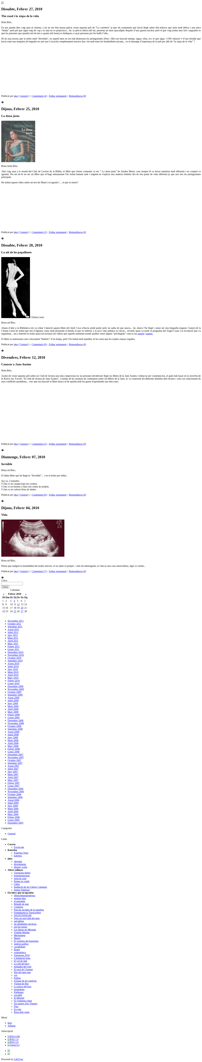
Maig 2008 (13, 740)
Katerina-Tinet (21, 853)
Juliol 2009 (13, 700)
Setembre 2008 (15, 729)
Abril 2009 (13, 709)
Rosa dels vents (21, 1012)
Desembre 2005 (15, 823)
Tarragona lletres (22, 872)
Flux (16, 1006)
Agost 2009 (13, 697)
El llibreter (19, 998)
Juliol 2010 (13, 666)
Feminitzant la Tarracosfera (27, 912)
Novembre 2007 (16, 757)
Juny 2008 (13, 737)
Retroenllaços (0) (77, 96)
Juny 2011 (13, 635)
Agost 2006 (13, 800)
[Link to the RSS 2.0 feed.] (13, 1042)
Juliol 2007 (13, 768)
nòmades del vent (22, 966)
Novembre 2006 (16, 791)
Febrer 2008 (14, 749)
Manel (17, 938)
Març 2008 (13, 746)
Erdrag (17, 978)
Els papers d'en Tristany (26, 1003)
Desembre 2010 (15, 652)
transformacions (22, 875)
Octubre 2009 (14, 692)
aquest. (149, 333)
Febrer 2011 (14, 646)
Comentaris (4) (39, 96)
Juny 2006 (13, 805)
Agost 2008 (13, 731)
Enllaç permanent (57, 96)
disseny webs (20, 867)
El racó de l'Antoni (23, 969)
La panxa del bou (22, 986)
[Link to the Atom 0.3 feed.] (14, 1045)
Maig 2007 (13, 774)
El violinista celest (23, 1000)
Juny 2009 (13, 703)
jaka (16, 96)
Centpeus (18, 907)
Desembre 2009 (15, 686)
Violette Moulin (22, 932)
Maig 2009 (13, 706)
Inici (10, 1023)
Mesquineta (19, 935)
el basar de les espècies (25, 981)
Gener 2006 (13, 820)
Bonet (17, 949)
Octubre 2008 (14, 726)
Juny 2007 (13, 771)
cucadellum (19, 946)
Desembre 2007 (15, 754)
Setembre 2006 (15, 797)
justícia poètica (21, 944)
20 (22, 607)
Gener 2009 (13, 717)
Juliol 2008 (13, 734)
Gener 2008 (13, 751)
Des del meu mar (22, 972)
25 (15, 611)
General (24, 96)
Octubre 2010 (14, 658)
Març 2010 (13, 677)
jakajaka (18, 861)
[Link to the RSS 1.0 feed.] (13, 1039)
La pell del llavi (21, 963)
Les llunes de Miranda (25, 929)
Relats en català (21, 881)
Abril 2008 (13, 743)
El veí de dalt (20, 961)
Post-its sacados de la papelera (29, 909)
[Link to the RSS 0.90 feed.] (14, 1036)
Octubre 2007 (14, 760)
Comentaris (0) (39, 344)
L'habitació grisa (22, 958)
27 (22, 611)
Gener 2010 (13, 683)
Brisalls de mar (21, 904)
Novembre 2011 (16, 621)
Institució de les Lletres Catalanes (30, 887)
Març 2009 (13, 712)
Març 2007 (13, 780)
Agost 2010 (13, 663)
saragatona (19, 989)
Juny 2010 (13, 669)
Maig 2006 (13, 808)
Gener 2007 (13, 786)
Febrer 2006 (14, 817)
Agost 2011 (13, 629)
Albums (11, 1025)
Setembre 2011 (15, 626)
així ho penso (20, 926)
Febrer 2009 (14, 714)
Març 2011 (13, 643)
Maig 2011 (13, 638)
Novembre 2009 (16, 689)
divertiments (20, 864)
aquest (141, 333)
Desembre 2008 (15, 720)
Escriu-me (19, 847)
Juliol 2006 (13, 803)
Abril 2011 (13, 640)
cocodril (18, 995)
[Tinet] (9, 1054)
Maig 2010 (13, 672)
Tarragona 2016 (22, 955)
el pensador (19, 901)
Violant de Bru (21, 983)
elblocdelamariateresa (24, 895)
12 (18, 604)
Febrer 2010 (14, 680)
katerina (18, 855)
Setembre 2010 (15, 660)
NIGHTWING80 (22, 915)
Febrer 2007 (14, 783)
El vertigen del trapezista (26, 941)
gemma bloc (20, 898)
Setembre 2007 (15, 763)
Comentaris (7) (39, 571)
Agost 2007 (13, 766)
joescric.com (20, 878)
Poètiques (19, 992)
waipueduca (20, 952)
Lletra (17, 884)
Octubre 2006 (14, 794)
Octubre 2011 (14, 623)
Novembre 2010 (16, 655)
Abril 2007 (13, 777)
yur (15, 975)
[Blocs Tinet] (9, 1050)
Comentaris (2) (39, 232)
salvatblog (19, 921)
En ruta (17, 1009)
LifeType (18, 1059)
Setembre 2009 (15, 695)
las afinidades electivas (25, 924)
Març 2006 (13, 814)
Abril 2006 (13, 811)
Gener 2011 (13, 649)
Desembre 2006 (15, 788)
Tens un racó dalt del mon (27, 918)
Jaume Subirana (22, 890)
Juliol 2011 (13, 632)
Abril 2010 (13, 675)
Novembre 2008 (16, 723)
